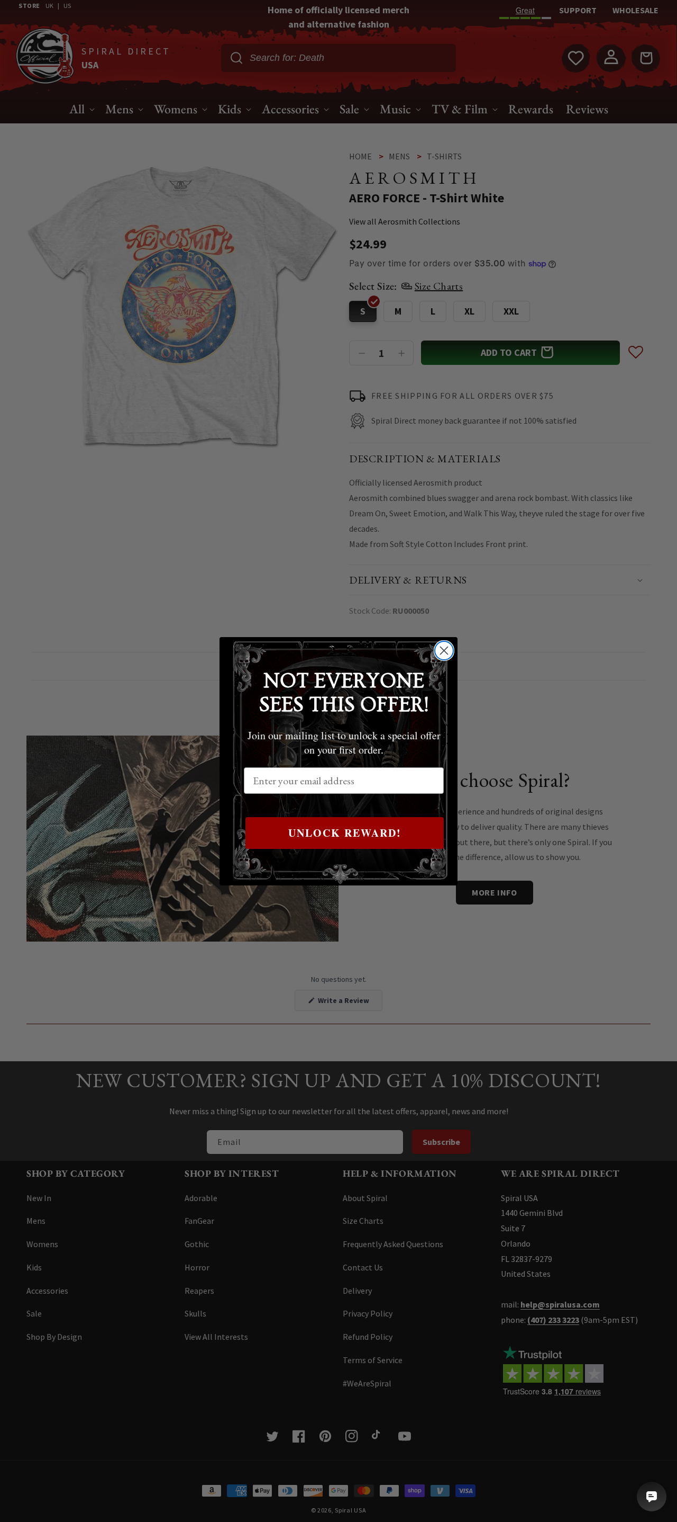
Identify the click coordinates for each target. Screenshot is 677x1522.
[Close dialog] (444, 650)
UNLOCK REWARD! (344, 832)
